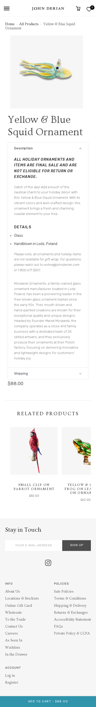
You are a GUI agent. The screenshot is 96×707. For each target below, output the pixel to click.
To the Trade (15, 620)
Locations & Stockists (22, 598)
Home (10, 24)
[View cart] (78, 8)
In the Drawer (16, 654)
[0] (89, 9)
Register (11, 683)
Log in (10, 676)
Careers (11, 633)
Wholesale (13, 613)
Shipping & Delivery (70, 606)
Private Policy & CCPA (72, 633)
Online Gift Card (18, 606)
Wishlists (12, 648)
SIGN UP (76, 545)
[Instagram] (48, 563)
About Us (12, 592)
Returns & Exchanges (71, 613)
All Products (29, 24)
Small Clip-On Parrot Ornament (34, 487)
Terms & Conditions (70, 598)
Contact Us (14, 626)
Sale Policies (64, 592)
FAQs (58, 626)
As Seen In (13, 640)
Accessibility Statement (72, 620)
